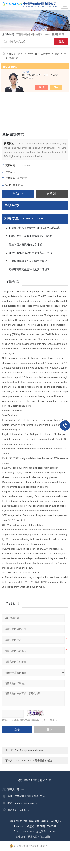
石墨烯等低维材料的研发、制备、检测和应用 (40, 34)
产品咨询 (17, 193)
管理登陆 (20, 836)
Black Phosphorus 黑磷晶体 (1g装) (33, 760)
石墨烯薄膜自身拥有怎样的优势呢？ (29, 261)
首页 (20, 53)
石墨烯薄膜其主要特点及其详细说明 (29, 269)
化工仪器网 (46, 836)
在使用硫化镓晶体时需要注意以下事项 (30, 252)
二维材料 (46, 53)
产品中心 (32, 53)
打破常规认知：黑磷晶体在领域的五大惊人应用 (35, 227)
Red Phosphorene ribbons (29, 750)
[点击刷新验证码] (35, 713)
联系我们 (52, 193)
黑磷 (57, 53)
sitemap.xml (27, 831)
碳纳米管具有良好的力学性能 (25, 244)
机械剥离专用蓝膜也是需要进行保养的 (30, 236)
